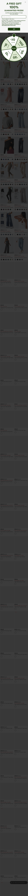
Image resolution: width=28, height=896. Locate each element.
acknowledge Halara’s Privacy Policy (9, 25)
